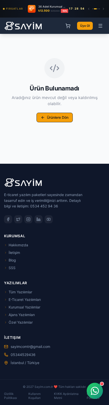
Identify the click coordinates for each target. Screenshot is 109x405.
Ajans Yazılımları (22, 315)
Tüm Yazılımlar (20, 292)
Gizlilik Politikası (10, 396)
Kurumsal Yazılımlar (24, 307)
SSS (12, 268)
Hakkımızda (18, 245)
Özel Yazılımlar (21, 322)
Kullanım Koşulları (34, 396)
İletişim (14, 252)
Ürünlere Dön (57, 117)
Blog (12, 260)
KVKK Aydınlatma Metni (66, 396)
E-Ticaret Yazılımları (25, 299)
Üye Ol (85, 26)
